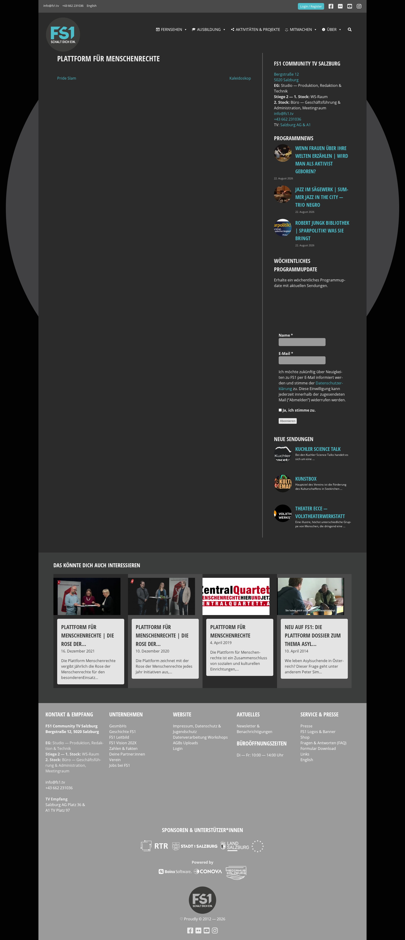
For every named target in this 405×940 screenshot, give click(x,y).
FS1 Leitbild (119, 737)
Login (178, 748)
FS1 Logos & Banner (318, 731)
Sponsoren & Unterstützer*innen (202, 830)
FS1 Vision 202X (122, 742)
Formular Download (318, 748)
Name (286, 335)
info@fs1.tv (51, 6)
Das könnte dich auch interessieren (96, 565)
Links (304, 754)
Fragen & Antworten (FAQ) (323, 742)
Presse (306, 726)
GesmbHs (118, 726)
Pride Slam (66, 78)
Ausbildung (209, 29)
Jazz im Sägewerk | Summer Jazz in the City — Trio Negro (321, 197)
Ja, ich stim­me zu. (299, 410)
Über (332, 29)
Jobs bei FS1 (119, 765)
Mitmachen (301, 29)
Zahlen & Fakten (123, 748)
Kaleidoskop (240, 78)
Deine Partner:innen (127, 754)
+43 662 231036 (72, 6)
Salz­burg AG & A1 (295, 124)
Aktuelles (248, 714)
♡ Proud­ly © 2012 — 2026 (202, 919)
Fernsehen (171, 29)
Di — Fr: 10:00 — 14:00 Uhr (260, 755)
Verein (115, 759)
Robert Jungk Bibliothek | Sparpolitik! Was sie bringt (322, 230)
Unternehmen (126, 714)
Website (182, 714)
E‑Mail (286, 353)
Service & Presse (319, 714)
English (92, 6)
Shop (305, 737)
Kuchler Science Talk (318, 448)
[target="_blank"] (359, 6)
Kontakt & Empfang (69, 714)
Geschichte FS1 (122, 731)
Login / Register (311, 6)
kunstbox (305, 478)
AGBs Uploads (185, 742)
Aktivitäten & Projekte (258, 29)
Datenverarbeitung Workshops (200, 737)
